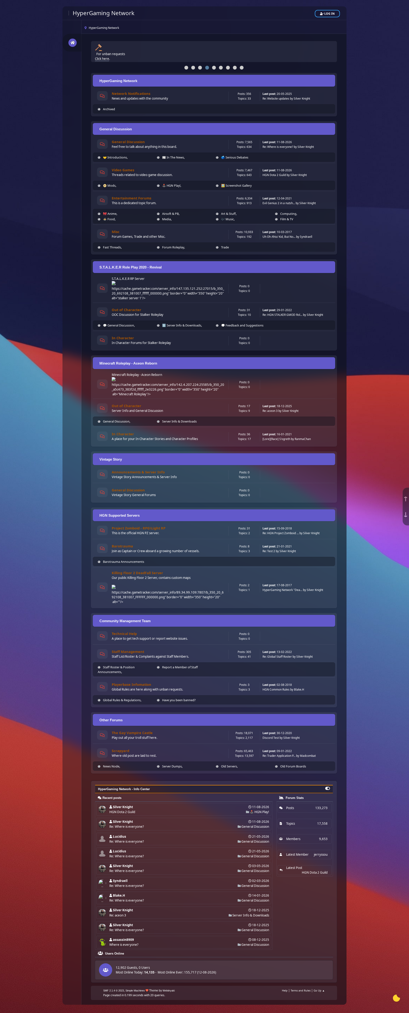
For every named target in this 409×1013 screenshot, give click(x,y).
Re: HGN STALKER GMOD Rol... (282, 315)
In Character (123, 337)
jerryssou (321, 854)
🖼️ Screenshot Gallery (236, 185)
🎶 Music (227, 219)
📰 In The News (173, 157)
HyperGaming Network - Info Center (124, 789)
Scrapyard (120, 750)
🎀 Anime (109, 213)
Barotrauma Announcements (123, 561)
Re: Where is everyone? (277, 147)
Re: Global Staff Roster (277, 657)
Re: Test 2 (268, 551)
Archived (109, 109)
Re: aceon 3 (270, 411)
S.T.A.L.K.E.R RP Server (128, 279)
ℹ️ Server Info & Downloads (181, 325)
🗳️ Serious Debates (234, 157)
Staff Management (128, 651)
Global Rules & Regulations (122, 700)
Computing (288, 213)
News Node (111, 766)
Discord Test (270, 738)
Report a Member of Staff (180, 667)
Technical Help (124, 633)
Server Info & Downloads (179, 421)
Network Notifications (131, 93)
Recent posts (111, 798)
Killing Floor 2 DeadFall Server (137, 572)
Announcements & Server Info (138, 472)
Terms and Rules (301, 990)
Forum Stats (294, 798)
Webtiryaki (169, 990)
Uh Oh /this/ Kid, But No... (278, 237)
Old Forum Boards (293, 766)
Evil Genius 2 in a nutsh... (278, 203)
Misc (116, 231)
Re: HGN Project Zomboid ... (280, 533)
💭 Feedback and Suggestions (242, 325)
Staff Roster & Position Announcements (116, 669)
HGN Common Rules (275, 689)
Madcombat (308, 756)
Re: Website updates (275, 99)
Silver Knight (302, 99)
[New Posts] (102, 96)
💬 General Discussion (118, 325)
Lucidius (119, 836)
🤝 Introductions (115, 157)
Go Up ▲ (319, 990)
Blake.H (299, 689)
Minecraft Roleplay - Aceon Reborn (137, 375)
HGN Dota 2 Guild (274, 175)
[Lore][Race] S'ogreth (276, 439)
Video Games (123, 169)
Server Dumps (172, 766)
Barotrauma (122, 546)
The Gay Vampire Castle (132, 732)
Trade (225, 247)
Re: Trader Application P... (278, 756)
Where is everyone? (123, 945)
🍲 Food (109, 219)
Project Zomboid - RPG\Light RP (138, 528)
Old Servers (229, 766)
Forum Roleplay (173, 247)
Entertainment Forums (131, 198)
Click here (102, 57)
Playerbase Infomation (131, 684)
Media (166, 219)
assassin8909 (123, 940)
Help (285, 990)
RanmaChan (303, 439)
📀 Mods (109, 185)
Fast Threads (112, 247)
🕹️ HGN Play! (171, 185)
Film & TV (286, 219)
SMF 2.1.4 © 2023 (113, 990)
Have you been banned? (179, 700)
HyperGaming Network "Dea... (282, 590)
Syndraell (306, 237)
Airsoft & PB (170, 213)
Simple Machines (135, 990)
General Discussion (128, 141)
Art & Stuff (228, 213)
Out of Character (126, 309)
